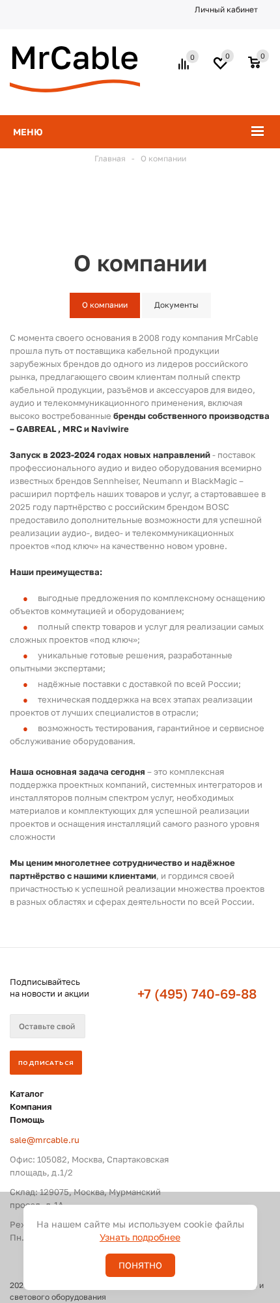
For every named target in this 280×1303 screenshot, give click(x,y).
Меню (28, 131)
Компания (31, 1106)
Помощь (27, 1119)
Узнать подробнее (140, 1237)
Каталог (27, 1093)
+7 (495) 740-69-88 (197, 993)
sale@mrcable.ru (44, 1140)
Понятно (140, 1265)
